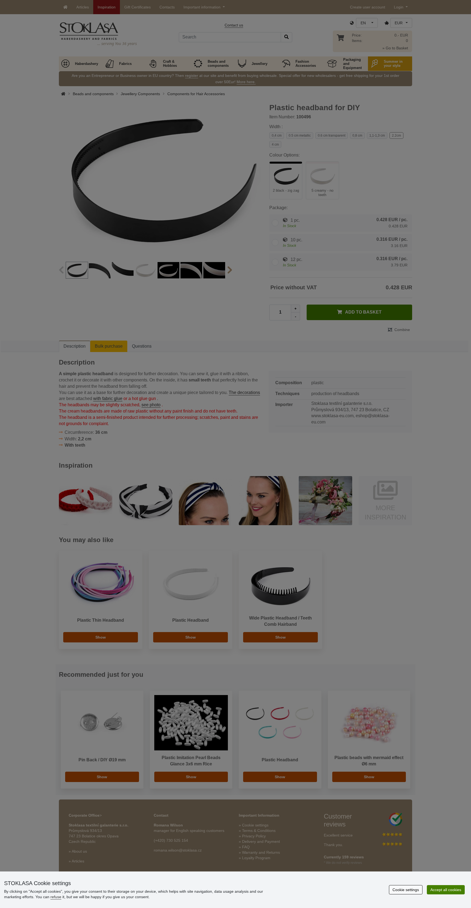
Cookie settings (405, 890)
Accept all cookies (445, 890)
